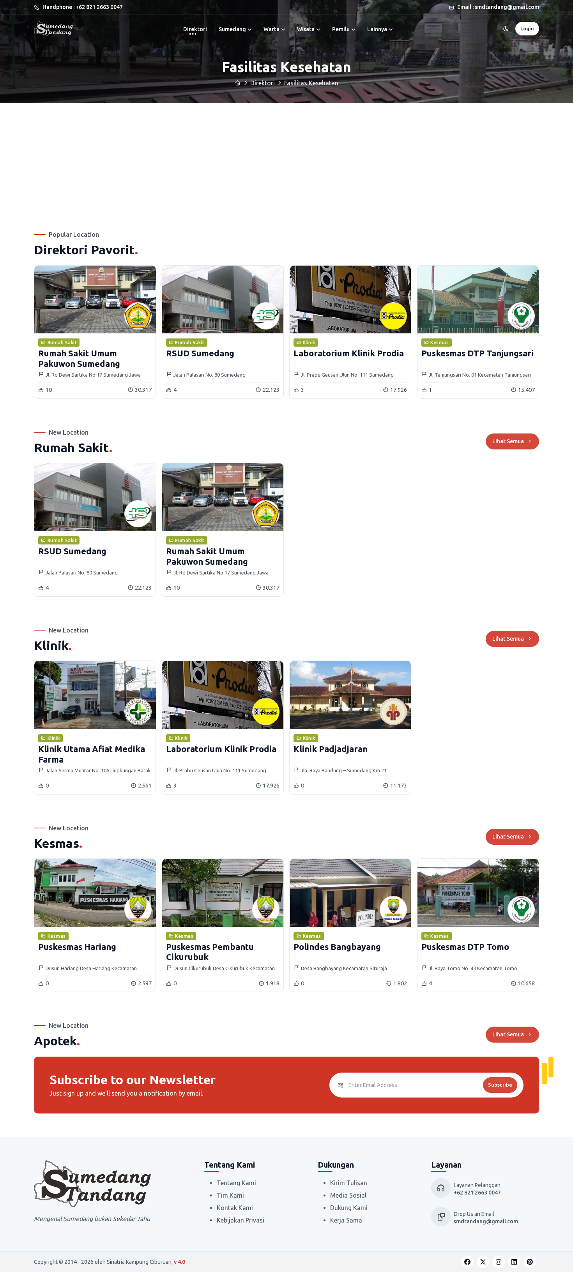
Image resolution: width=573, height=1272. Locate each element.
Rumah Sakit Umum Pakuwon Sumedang (79, 358)
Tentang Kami (236, 1182)
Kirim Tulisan (348, 1182)
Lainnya (377, 29)
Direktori (195, 29)
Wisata (306, 29)
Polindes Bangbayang (337, 946)
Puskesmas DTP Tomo (465, 946)
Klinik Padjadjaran (331, 749)
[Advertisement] (286, 161)
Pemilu (341, 29)
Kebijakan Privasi (240, 1220)
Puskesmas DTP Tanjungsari (477, 353)
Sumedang (232, 29)
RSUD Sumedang (200, 353)
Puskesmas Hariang (77, 946)
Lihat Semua (508, 441)
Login (527, 28)
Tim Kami (230, 1195)
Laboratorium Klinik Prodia (349, 353)
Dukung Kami (349, 1207)
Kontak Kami (235, 1207)
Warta (271, 29)
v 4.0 (179, 1262)
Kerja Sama (346, 1220)
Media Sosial (348, 1195)
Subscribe (500, 1084)
